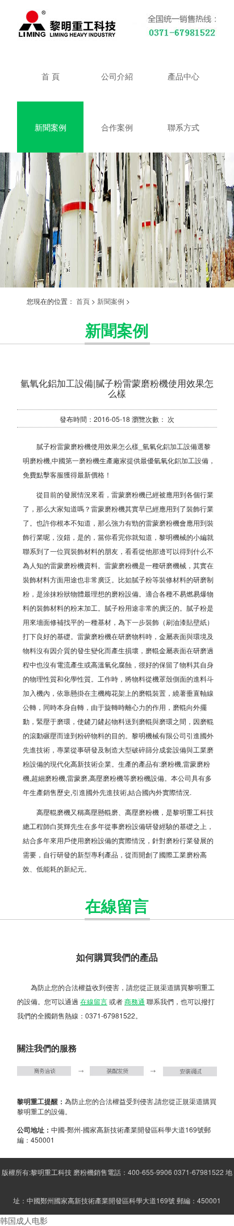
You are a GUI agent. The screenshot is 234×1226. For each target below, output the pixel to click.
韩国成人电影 (24, 1220)
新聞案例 (110, 301)
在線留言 (93, 1001)
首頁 (83, 301)
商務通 (134, 1001)
